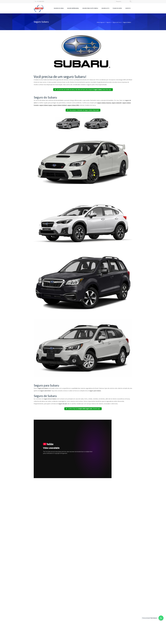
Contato (128, 8)
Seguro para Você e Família (90, 8)
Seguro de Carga (59, 8)
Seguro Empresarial (73, 8)
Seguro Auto (105, 8)
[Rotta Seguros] (39, 8)
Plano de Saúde (117, 8)
